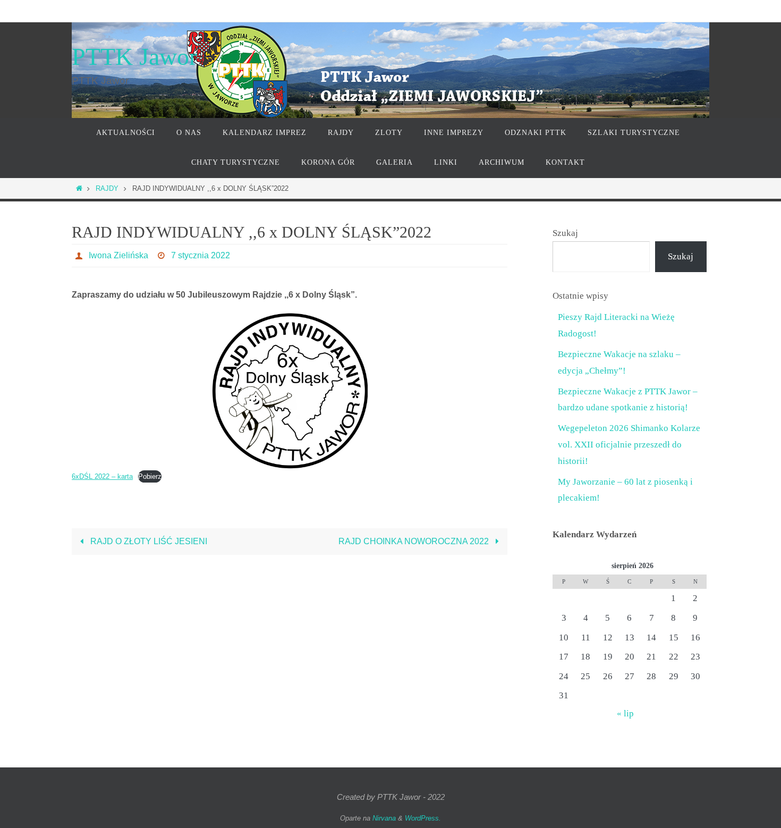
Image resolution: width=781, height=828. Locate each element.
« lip (625, 713)
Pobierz (150, 476)
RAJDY (107, 188)
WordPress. (423, 818)
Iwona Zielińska (118, 255)
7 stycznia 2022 (200, 255)
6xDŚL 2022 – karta (102, 476)
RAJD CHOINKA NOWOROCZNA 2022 (414, 541)
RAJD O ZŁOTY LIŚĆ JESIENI (147, 541)
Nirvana (384, 818)
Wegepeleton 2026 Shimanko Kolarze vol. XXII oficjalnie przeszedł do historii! (629, 444)
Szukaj (565, 233)
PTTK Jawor (134, 56)
